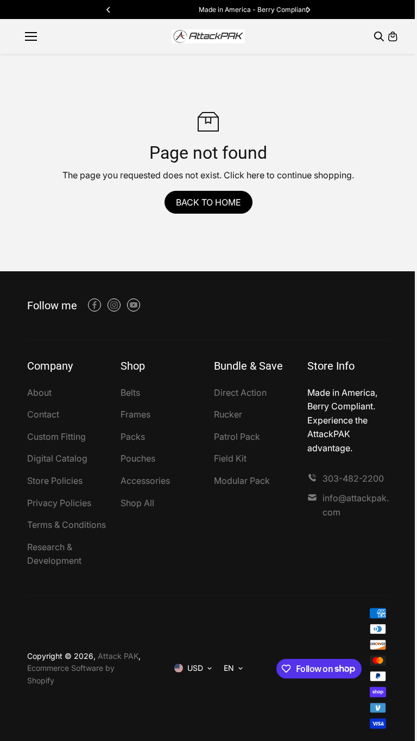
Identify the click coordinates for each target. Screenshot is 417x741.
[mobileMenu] (31, 36)
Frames (135, 414)
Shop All (137, 502)
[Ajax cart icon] (392, 36)
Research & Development (54, 553)
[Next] (308, 10)
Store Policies (55, 480)
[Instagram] (114, 305)
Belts (130, 392)
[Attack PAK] (208, 36)
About (39, 392)
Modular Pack (242, 480)
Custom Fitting (56, 436)
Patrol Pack (237, 436)
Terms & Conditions (66, 524)
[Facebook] (94, 305)
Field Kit (230, 458)
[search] (379, 36)
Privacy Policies (59, 502)
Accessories (145, 480)
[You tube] (133, 305)
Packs (133, 436)
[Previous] (109, 10)
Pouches (138, 458)
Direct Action (240, 392)
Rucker (228, 414)
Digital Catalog (57, 458)
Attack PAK (118, 656)
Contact (43, 414)
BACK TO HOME (208, 202)
